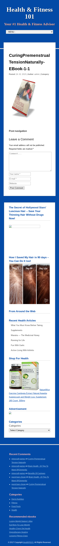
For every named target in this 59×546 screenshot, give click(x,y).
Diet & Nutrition (17, 499)
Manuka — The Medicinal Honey (25, 335)
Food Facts (16, 506)
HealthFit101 (28, 542)
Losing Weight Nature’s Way (21, 521)
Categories (15, 425)
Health (14, 510)
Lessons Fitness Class (18, 536)
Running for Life (18, 340)
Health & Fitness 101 (30, 13)
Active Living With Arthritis (22, 350)
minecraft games (18, 459)
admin (36, 74)
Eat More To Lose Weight (19, 525)
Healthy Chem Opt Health (19, 529)
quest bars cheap (18, 477)
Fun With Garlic (18, 345)
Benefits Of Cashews (36, 473)
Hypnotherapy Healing (18, 532)
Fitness (14, 503)
